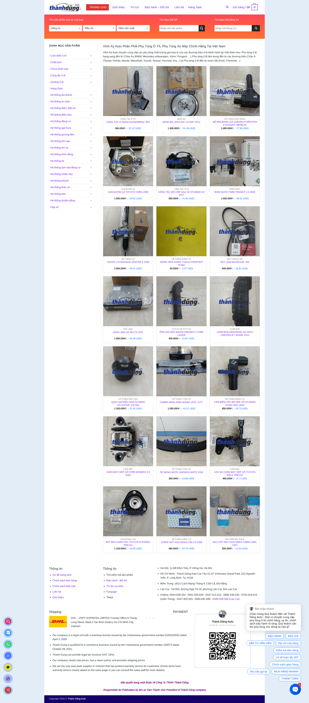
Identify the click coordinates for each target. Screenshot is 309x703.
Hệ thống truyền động (62, 200)
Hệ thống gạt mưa (60, 128)
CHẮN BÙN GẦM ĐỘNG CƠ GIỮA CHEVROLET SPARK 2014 (235, 333)
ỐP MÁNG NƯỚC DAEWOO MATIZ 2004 (181, 472)
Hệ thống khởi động (61, 154)
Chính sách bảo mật (63, 586)
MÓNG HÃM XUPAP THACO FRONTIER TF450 (181, 263)
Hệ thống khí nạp (60, 141)
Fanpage (111, 591)
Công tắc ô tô (58, 75)
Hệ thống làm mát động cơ (65, 167)
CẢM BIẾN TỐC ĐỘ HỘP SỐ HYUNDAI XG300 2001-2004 (235, 403)
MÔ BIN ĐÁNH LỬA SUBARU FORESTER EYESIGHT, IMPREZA (235, 123)
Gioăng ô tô (57, 82)
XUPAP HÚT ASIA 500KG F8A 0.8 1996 (181, 542)
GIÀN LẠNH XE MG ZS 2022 (128, 332)
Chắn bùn (56, 62)
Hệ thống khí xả (59, 147)
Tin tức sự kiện (114, 586)
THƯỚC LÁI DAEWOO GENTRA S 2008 (128, 262)
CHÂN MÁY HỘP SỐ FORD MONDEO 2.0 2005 (128, 473)
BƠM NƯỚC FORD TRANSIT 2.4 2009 (235, 192)
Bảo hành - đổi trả (116, 580)
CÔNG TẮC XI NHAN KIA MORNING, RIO (128, 122)
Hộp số (54, 207)
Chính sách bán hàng (64, 580)
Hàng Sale (195, 7)
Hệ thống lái (57, 160)
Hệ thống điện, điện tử (63, 108)
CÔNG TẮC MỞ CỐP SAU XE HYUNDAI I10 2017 (181, 193)
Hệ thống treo (58, 193)
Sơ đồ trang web (61, 574)
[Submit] (256, 28)
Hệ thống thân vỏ (60, 187)
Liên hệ (179, 7)
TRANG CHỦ (98, 7)
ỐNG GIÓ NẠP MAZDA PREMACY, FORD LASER (181, 333)
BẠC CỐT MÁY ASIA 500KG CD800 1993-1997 (235, 543)
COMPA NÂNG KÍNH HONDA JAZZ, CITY (181, 402)
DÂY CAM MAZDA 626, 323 (234, 262)
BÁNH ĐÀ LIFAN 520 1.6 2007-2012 (181, 122)
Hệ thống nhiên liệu (61, 174)
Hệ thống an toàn (60, 101)
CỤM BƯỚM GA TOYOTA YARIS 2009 (128, 192)
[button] (227, 7)
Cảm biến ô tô (58, 55)
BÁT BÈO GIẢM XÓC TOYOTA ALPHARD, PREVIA (128, 543)
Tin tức (134, 7)
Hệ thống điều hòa (60, 114)
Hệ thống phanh (59, 180)
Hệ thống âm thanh (61, 95)
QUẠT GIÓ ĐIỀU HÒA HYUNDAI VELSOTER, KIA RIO (128, 403)
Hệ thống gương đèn (62, 134)
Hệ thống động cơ (60, 121)
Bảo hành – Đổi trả (157, 7)
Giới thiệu (118, 7)
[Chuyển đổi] (91, 55)
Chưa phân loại (59, 68)
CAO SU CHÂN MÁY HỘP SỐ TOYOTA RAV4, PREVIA (235, 473)
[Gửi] (202, 28)
